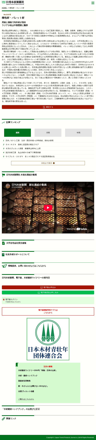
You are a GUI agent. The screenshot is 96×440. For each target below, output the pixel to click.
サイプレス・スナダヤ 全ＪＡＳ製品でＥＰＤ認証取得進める (30, 156)
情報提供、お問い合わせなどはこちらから (27, 266)
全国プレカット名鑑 (26, 391)
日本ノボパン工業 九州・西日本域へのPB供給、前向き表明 (29, 140)
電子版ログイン (13, 300)
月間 (48, 133)
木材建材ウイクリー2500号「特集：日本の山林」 (37, 370)
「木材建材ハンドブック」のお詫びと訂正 (21, 409)
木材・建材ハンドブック (28, 376)
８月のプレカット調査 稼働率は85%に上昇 (23, 148)
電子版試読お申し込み (49, 292)
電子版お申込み (50, 287)
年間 (78, 133)
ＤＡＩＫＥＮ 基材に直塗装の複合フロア (22, 144)
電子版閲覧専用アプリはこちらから (48, 311)
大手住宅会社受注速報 (16, 243)
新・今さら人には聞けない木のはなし (33, 386)
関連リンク (11, 418)
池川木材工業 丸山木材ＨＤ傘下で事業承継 (23, 152)
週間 (17, 133)
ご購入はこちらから (26, 399)
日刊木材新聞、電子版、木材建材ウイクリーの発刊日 (26, 278)
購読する (49, 107)
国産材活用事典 (24, 381)
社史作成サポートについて (18, 254)
